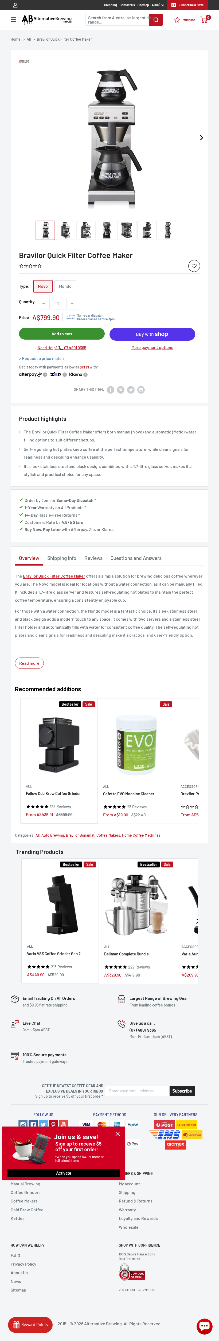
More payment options (152, 347)
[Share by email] (141, 389)
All (29, 786)
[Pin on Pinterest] (120, 389)
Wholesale (129, 1226)
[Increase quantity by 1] (72, 303)
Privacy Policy (23, 1263)
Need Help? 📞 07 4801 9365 (62, 347)
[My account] (15, 5)
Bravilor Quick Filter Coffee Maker (54, 575)
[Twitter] (43, 1124)
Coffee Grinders (26, 1192)
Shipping (110, 5)
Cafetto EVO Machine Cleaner (128, 793)
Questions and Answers (136, 558)
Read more (29, 663)
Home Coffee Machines (141, 835)
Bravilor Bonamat (80, 835)
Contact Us (127, 5)
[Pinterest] (53, 1124)
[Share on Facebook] (110, 389)
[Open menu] (13, 19)
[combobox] (124, 20)
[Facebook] (33, 1124)
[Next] (201, 137)
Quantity (27, 301)
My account (129, 1183)
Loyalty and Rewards (138, 1218)
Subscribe (182, 1091)
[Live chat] (205, 1327)
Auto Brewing (52, 835)
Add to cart (62, 333)
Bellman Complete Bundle (126, 954)
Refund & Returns (135, 1200)
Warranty (127, 1209)
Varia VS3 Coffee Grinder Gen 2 (54, 953)
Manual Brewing (25, 1183)
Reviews (93, 558)
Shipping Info (61, 558)
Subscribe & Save (191, 5)
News (16, 1281)
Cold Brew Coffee (27, 1209)
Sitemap (143, 5)
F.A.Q (15, 1255)
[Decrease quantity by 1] (43, 303)
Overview (29, 558)
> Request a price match (41, 358)
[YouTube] (63, 1124)
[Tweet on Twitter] (131, 389)
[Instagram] (23, 1124)
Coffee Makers (108, 835)
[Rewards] (30, 1325)
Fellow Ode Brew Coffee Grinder (53, 793)
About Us (19, 1272)
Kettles (18, 1218)
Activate (63, 1173)
